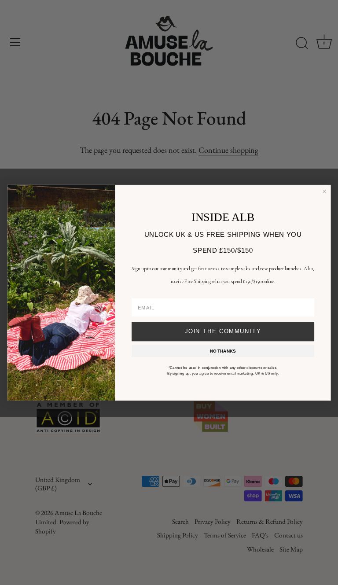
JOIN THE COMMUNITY (223, 331)
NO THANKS (223, 350)
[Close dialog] (324, 191)
